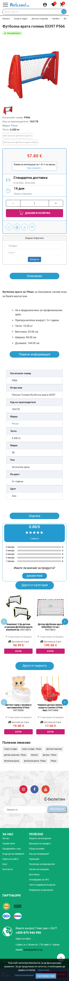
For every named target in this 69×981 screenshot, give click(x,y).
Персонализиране (24, 975)
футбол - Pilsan (49, 755)
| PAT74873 (18, 627)
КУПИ (18, 651)
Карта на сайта (10, 859)
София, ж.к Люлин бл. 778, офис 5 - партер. (38, 944)
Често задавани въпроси (42, 884)
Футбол (55, 18)
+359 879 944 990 (28, 933)
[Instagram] (23, 789)
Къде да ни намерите (13, 854)
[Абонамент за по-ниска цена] (24, 227)
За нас (5, 838)
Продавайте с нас (11, 848)
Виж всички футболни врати (17, 135)
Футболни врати (11, 761)
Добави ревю (35, 576)
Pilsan (14, 125)
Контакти (7, 869)
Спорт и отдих (21, 18)
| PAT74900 (50, 708)
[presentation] (65, 621)
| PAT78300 (18, 708)
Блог (4, 864)
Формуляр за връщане (41, 890)
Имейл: (29, 949)
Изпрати (34, 259)
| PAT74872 (50, 627)
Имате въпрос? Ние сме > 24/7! (36, 928)
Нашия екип (8, 843)
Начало (6, 18)
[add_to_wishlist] (9, 227)
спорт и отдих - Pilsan (31, 749)
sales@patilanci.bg (32, 949)
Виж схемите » (34, 168)
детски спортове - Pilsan (15, 755)
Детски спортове (40, 18)
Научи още (43, 970)
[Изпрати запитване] (32, 227)
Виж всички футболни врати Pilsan (20, 142)
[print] (17, 227)
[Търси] (63, 11)
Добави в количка (37, 213)
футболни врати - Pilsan (35, 761)
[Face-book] (34, 789)
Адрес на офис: (23, 938)
